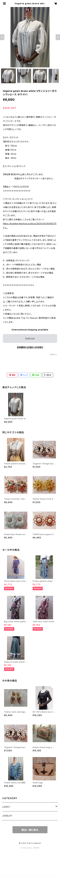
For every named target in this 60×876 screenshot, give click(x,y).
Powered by (27, 848)
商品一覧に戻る (30, 829)
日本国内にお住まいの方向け (30, 347)
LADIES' (6, 807)
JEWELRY (7, 815)
